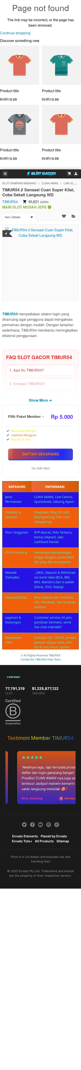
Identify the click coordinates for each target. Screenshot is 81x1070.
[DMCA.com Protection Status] (6, 230)
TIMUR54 (10, 201)
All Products (44, 841)
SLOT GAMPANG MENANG (19, 183)
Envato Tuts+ (22, 841)
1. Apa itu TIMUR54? (26, 370)
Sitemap (62, 841)
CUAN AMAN (50, 183)
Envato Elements (25, 836)
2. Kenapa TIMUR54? (27, 383)
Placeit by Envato (54, 836)
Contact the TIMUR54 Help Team (40, 659)
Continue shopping (15, 32)
